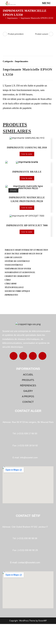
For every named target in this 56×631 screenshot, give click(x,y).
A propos (28, 396)
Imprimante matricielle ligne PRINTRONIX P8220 (27, 199)
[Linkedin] (33, 356)
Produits (28, 380)
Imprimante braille (27, 171)
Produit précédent (15, 34)
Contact (28, 402)
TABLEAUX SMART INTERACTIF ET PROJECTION (26, 250)
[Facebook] (13, 356)
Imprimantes (21, 61)
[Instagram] (23, 356)
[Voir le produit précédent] (5, 34)
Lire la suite (27, 154)
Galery (28, 391)
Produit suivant (41, 34)
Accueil (28, 374)
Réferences (28, 385)
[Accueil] (3, 18)
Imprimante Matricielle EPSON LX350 (37, 18)
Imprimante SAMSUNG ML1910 (27, 147)
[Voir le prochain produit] (51, 34)
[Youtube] (42, 356)
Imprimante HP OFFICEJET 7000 (27, 225)
